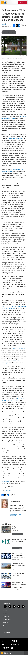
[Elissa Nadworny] (4, 503)
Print (24, 25)
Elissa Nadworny (5, 23)
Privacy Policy (6, 629)
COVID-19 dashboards (19, 349)
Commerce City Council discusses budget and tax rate (18, 565)
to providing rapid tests (15, 138)
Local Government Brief (18, 573)
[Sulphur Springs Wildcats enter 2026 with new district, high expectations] (6, 556)
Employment (6, 616)
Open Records (6, 625)
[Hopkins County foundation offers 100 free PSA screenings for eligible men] (6, 542)
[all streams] (26, 653)
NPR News (8, 490)
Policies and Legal (7, 632)
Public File (5, 622)
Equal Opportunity (7, 619)
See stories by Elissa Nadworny (15, 514)
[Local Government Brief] (6, 576)
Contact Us (5, 613)
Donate (23, 2)
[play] (2, 653)
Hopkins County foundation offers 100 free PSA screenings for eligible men (19, 541)
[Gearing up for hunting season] (6, 529)
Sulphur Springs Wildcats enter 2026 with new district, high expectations (18, 555)
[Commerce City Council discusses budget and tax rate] (6, 566)
